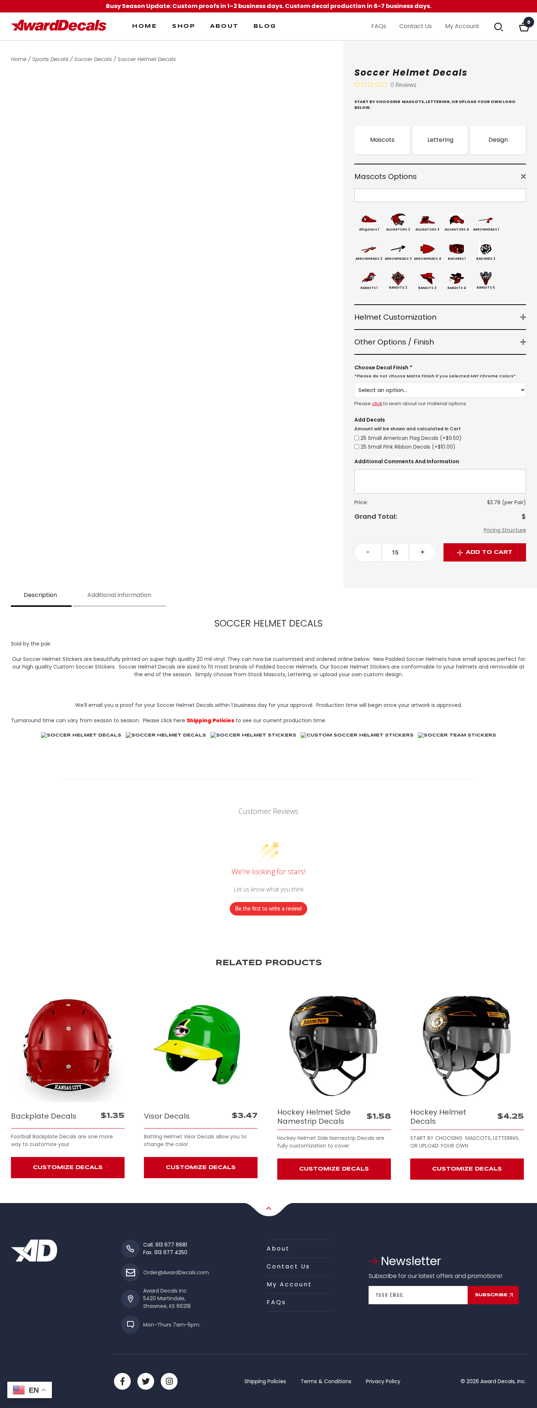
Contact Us (415, 26)
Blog (265, 26)
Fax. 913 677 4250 (165, 1252)
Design (498, 140)
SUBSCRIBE (491, 1295)
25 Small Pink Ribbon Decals (408, 446)
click (377, 403)
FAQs (378, 26)
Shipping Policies (265, 1381)
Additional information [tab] (119, 595)
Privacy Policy (383, 1381)
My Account (462, 26)
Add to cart (489, 552)
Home (144, 26)
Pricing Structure (505, 530)
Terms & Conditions (326, 1381)
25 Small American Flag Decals (411, 438)
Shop (183, 26)
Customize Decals (68, 1167)
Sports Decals (50, 59)
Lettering (440, 140)
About (224, 26)
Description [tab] (40, 595)
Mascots (382, 140)
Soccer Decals (93, 59)
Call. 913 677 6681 (165, 1244)
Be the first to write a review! (268, 908)
